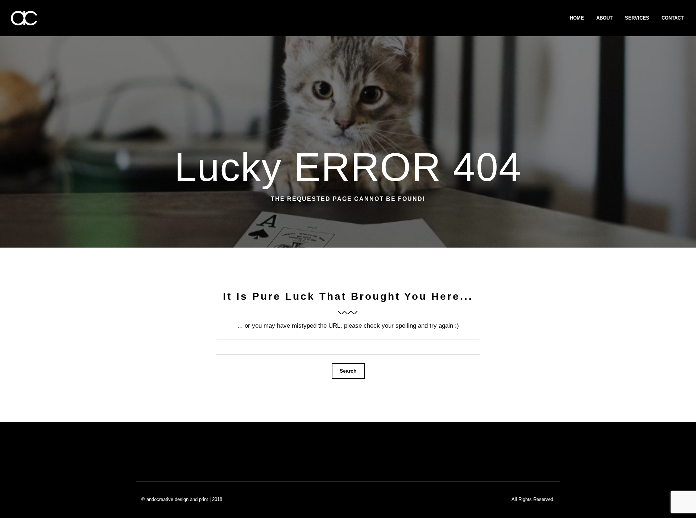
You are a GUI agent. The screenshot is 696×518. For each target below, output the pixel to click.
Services (637, 18)
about (604, 18)
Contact (673, 18)
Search (348, 371)
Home (577, 18)
